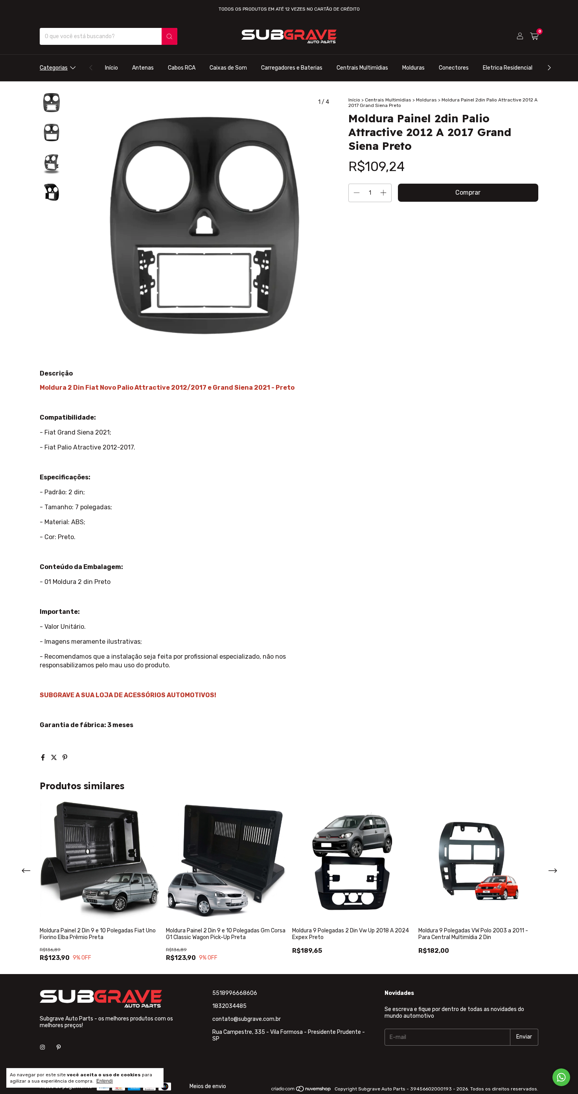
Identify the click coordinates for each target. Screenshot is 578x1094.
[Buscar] (169, 36)
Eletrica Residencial (507, 67)
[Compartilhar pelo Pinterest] (65, 757)
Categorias (54, 67)
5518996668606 (234, 993)
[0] (534, 36)
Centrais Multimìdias (362, 67)
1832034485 (229, 1006)
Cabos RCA (181, 67)
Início (111, 67)
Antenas (143, 67)
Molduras (413, 67)
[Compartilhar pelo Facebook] (44, 757)
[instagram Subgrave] (42, 1047)
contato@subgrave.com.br (246, 1019)
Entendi (104, 1081)
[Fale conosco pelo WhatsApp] (561, 1077)
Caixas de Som (228, 67)
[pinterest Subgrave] (58, 1047)
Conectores (454, 67)
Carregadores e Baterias (291, 67)
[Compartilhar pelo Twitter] (55, 757)
